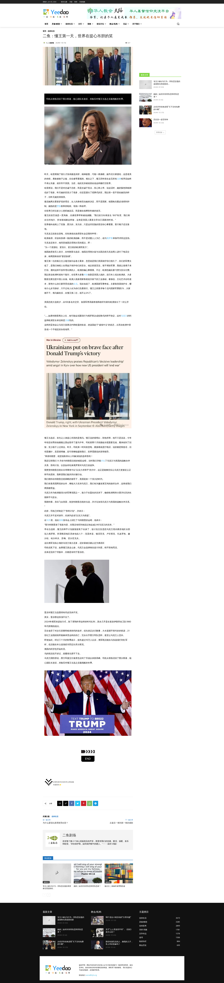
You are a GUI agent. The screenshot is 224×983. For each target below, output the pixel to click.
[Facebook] (71, 803)
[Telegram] (95, 803)
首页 (44, 31)
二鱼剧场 (51, 43)
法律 (119, 178)
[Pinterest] (83, 803)
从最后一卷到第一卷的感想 (121, 823)
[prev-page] (44, 895)
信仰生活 (51, 31)
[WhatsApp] (89, 803)
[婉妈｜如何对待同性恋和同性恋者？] (88, 873)
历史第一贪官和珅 (160, 119)
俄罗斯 (110, 238)
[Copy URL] (65, 803)
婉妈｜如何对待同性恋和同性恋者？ (87, 886)
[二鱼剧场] (44, 43)
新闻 (61, 520)
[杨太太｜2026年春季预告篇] (119, 873)
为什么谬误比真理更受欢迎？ (55, 823)
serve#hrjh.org (91, 975)
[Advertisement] (160, 50)
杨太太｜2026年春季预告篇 (115, 886)
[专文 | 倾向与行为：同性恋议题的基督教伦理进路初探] (57, 873)
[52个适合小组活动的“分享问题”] (97, 920)
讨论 (103, 460)
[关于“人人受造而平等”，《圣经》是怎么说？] (97, 932)
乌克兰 (124, 315)
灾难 (67, 320)
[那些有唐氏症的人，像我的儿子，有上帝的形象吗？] (97, 944)
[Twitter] (77, 803)
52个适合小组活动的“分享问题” (118, 917)
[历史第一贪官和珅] (145, 122)
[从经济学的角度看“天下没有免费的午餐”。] (145, 110)
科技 (86, 274)
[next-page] (48, 895)
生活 (75, 284)
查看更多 (159, 132)
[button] (178, 24)
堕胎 (59, 206)
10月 (48, 520)
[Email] (59, 803)
